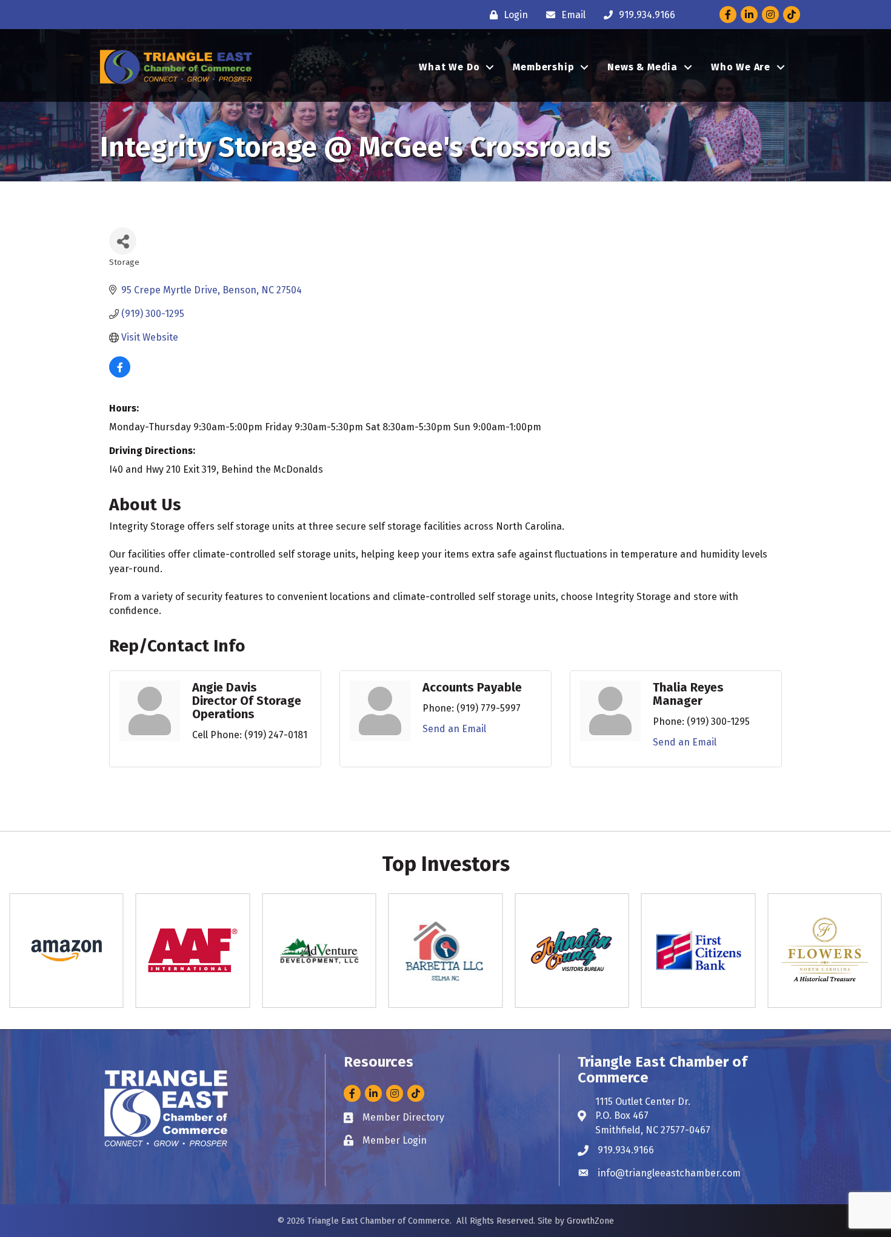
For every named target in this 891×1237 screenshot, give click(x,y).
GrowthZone (590, 1221)
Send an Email (454, 729)
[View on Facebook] (119, 374)
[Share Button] (122, 241)
